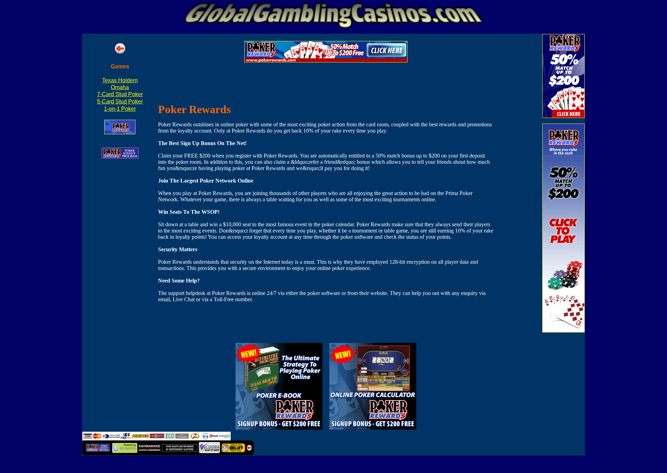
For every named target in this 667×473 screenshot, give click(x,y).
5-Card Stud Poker (120, 101)
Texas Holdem (120, 80)
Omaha (120, 87)
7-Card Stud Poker (120, 94)
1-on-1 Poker (120, 109)
